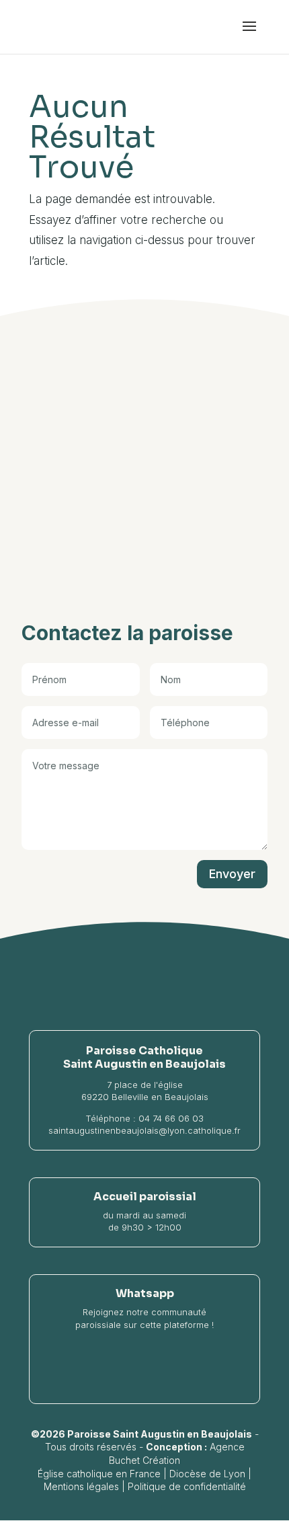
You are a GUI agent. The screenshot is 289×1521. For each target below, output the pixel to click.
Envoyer (232, 874)
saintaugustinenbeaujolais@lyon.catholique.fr (144, 1130)
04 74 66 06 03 (171, 1118)
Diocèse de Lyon (207, 1473)
